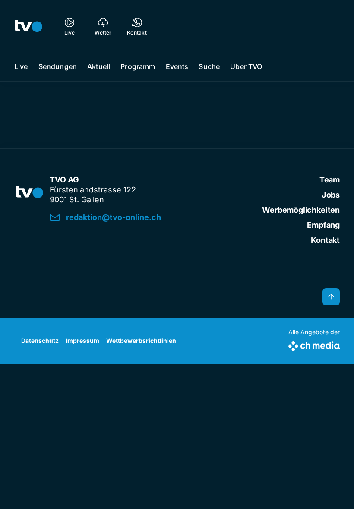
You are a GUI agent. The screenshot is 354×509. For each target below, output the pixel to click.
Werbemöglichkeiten (301, 209)
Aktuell (98, 66)
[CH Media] (314, 344)
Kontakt (325, 240)
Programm (137, 66)
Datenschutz (40, 340)
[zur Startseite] (28, 26)
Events (177, 66)
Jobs (331, 194)
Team (329, 179)
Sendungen (57, 66)
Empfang (323, 224)
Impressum (82, 340)
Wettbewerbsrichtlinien (141, 340)
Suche (209, 66)
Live (21, 66)
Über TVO (246, 66)
